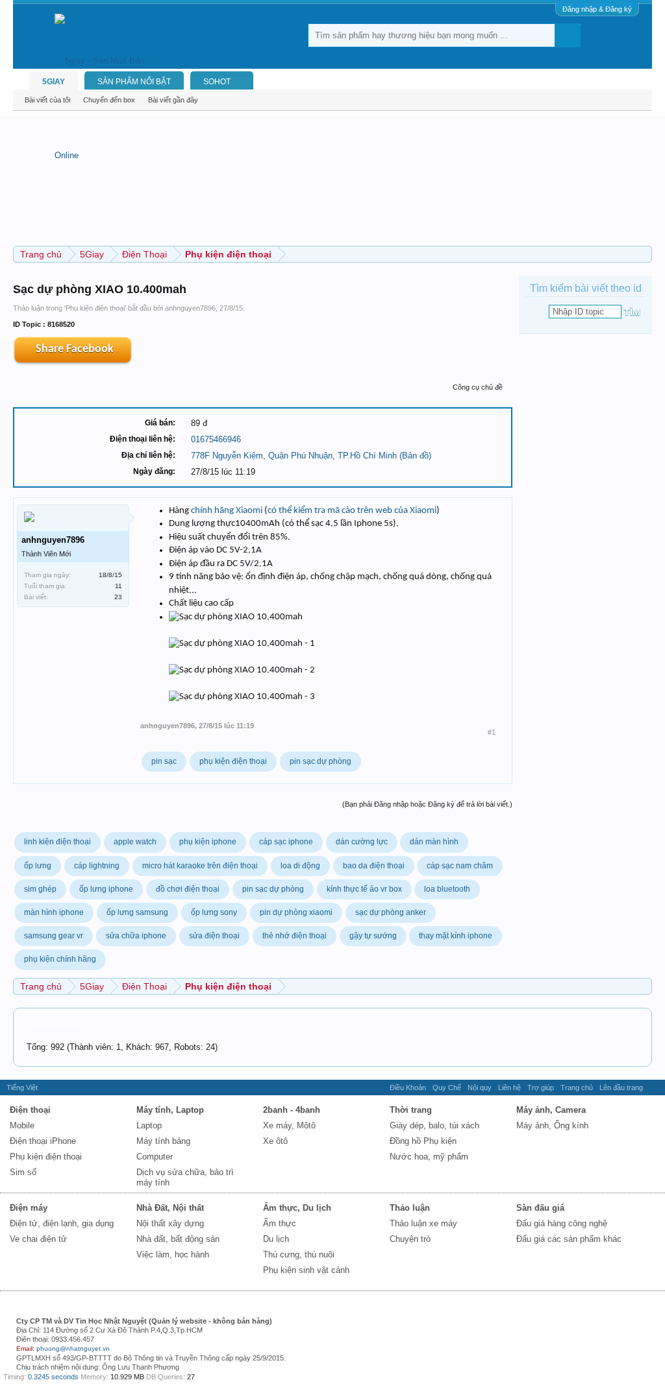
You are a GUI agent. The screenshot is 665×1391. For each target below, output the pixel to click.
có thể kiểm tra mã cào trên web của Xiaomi (352, 511)
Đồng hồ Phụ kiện (423, 1141)
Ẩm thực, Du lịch (297, 1208)
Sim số (23, 1172)
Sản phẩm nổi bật (134, 81)
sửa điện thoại (214, 935)
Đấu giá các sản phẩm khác (568, 1239)
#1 (492, 732)
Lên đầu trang (621, 1087)
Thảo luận (410, 1208)
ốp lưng (37, 865)
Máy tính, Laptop (170, 1110)
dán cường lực (362, 841)
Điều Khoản (408, 1087)
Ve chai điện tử (38, 1239)
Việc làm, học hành (172, 1254)
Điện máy (28, 1208)
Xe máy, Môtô (289, 1125)
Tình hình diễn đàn (56, 1025)
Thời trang (411, 1110)
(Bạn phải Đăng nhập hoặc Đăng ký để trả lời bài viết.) (427, 804)
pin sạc (164, 761)
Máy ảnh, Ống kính (552, 1125)
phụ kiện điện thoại (233, 761)
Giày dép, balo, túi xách (434, 1125)
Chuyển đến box (109, 100)
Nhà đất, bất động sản (178, 1239)
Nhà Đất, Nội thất (170, 1208)
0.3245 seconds (53, 1377)
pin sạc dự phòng (320, 761)
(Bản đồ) (415, 455)
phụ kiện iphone (207, 841)
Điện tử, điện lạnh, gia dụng (62, 1223)
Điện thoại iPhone (43, 1141)
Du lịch (276, 1239)
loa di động (300, 865)
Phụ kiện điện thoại (95, 308)
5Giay (53, 81)
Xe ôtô (275, 1141)
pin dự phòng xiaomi (296, 912)
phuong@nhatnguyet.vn (73, 1348)
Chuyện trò (410, 1239)
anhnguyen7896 (190, 308)
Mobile (22, 1125)
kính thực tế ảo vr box (364, 889)
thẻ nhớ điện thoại (294, 935)
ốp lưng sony (214, 912)
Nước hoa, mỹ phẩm (429, 1156)
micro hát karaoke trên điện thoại (200, 865)
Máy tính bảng (163, 1141)
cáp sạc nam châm (460, 865)
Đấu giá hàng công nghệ (561, 1223)
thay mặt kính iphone (455, 935)
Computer (154, 1156)
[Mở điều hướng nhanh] (644, 254)
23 (118, 596)
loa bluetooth (447, 889)
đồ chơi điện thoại (188, 889)
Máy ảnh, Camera (551, 1110)
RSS (654, 1087)
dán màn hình (434, 841)
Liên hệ (509, 1087)
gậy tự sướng (373, 935)
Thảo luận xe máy (423, 1223)
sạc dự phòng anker (390, 912)
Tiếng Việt (22, 1087)
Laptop (149, 1125)
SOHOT (217, 81)
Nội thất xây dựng (170, 1223)
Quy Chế (447, 1087)
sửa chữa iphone (136, 935)
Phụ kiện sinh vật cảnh (306, 1270)
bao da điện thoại (374, 865)
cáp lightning (96, 865)
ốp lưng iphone (106, 889)
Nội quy (480, 1087)
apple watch (135, 841)
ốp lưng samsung (137, 912)
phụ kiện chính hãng (60, 959)
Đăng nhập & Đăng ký (597, 9)
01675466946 (216, 439)
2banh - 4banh (291, 1110)
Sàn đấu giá (540, 1208)
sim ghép (40, 889)
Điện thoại (30, 1110)
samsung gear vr (53, 935)
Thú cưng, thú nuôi (298, 1254)
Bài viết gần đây (173, 100)
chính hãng (212, 511)
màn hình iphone (54, 912)
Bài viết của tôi (47, 100)
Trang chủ (576, 1087)
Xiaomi (249, 511)
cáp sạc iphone (286, 841)
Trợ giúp (540, 1087)
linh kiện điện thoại (57, 841)
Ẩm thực (279, 1223)
